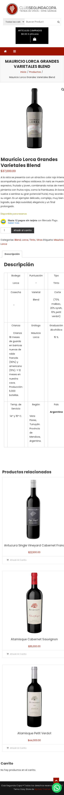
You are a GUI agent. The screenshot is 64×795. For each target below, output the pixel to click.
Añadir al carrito (23, 230)
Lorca (25, 240)
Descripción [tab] (12, 254)
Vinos (39, 240)
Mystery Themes (42, 789)
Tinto (32, 240)
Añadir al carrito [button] (18, 560)
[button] (57, 788)
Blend (18, 240)
